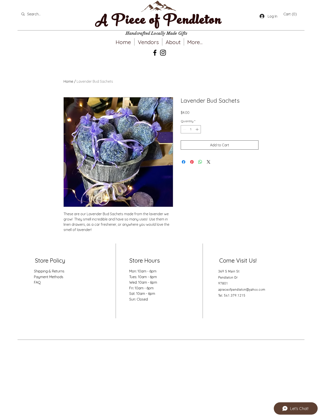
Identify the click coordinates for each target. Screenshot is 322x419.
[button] (290, 14)
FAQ (37, 282)
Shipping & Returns (49, 271)
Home (68, 81)
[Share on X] (208, 162)
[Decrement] (184, 129)
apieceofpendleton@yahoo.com (241, 290)
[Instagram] (163, 53)
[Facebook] (155, 53)
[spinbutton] (191, 129)
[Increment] (197, 129)
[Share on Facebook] (183, 162)
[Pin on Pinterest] (192, 162)
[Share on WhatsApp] (200, 162)
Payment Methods (48, 277)
